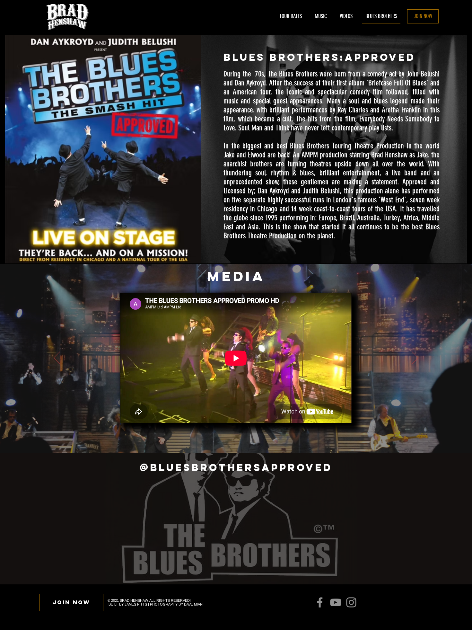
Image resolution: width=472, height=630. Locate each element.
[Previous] (57, 358)
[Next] (415, 358)
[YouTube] (335, 602)
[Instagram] (351, 602)
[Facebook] (320, 602)
